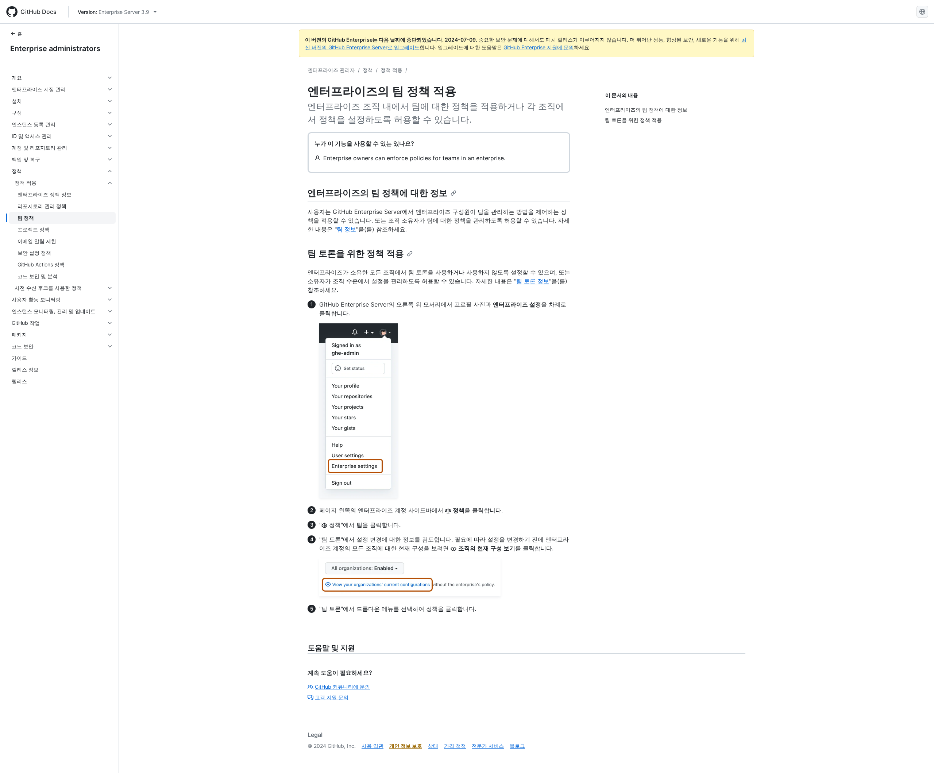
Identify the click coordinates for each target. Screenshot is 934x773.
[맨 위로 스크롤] (918, 757)
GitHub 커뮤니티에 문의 (342, 687)
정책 (368, 70)
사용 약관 (372, 746)
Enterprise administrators (55, 48)
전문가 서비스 (488, 746)
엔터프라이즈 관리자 (331, 70)
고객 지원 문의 (331, 697)
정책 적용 (391, 70)
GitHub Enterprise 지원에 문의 (538, 47)
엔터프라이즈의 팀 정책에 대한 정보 (378, 193)
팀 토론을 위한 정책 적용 (356, 253)
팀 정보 (346, 229)
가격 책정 (455, 746)
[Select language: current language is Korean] (922, 12)
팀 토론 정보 (532, 281)
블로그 (517, 746)
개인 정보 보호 (405, 746)
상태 (433, 746)
